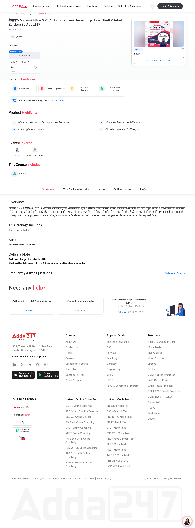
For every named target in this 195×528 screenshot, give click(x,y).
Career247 (154, 402)
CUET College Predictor (161, 374)
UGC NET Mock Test (118, 466)
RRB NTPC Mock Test (119, 416)
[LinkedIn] (14, 364)
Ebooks (152, 363)
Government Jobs (42, 6)
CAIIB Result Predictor (160, 385)
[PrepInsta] (22, 430)
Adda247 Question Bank (162, 341)
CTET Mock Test (116, 427)
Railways (111, 352)
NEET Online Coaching (78, 433)
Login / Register (170, 6)
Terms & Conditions (84, 478)
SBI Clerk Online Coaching (79, 422)
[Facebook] (37, 364)
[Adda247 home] (19, 6)
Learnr (151, 418)
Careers (69, 358)
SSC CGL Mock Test (118, 433)
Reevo (151, 407)
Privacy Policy (104, 478)
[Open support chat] (187, 521)
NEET (109, 380)
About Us (70, 341)
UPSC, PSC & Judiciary (129, 6)
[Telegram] (29, 364)
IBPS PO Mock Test (117, 455)
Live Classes (155, 352)
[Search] (152, 6)
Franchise (70, 369)
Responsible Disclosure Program (28, 478)
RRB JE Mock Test (117, 460)
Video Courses (156, 358)
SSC (109, 347)
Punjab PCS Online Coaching (81, 448)
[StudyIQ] (22, 423)
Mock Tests (154, 347)
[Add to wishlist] (182, 49)
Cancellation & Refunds (59, 478)
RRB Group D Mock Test (120, 438)
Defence (111, 363)
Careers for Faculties (77, 363)
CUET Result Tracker (160, 396)
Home (11, 14)
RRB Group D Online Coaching (82, 411)
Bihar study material (24, 14)
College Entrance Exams (69, 6)
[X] (22, 364)
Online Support (73, 380)
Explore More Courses (159, 60)
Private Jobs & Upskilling (100, 6)
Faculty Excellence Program (122, 385)
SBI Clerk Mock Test (118, 405)
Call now (123, 311)
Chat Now (80, 310)
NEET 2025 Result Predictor (164, 391)
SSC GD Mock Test (117, 411)
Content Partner (74, 374)
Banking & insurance (117, 341)
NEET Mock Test (116, 449)
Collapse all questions (175, 273)
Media (68, 352)
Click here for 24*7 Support (29, 356)
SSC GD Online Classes (78, 416)
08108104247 (58, 100)
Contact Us (32, 310)
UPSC (109, 374)
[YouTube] (45, 364)
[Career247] (22, 438)
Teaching (111, 358)
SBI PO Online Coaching (78, 405)
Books (34, 14)
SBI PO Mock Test (116, 422)
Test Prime (154, 413)
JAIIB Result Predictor (160, 380)
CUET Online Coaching (78, 427)
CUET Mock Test (116, 444)
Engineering (113, 369)
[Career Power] (22, 415)
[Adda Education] (22, 407)
